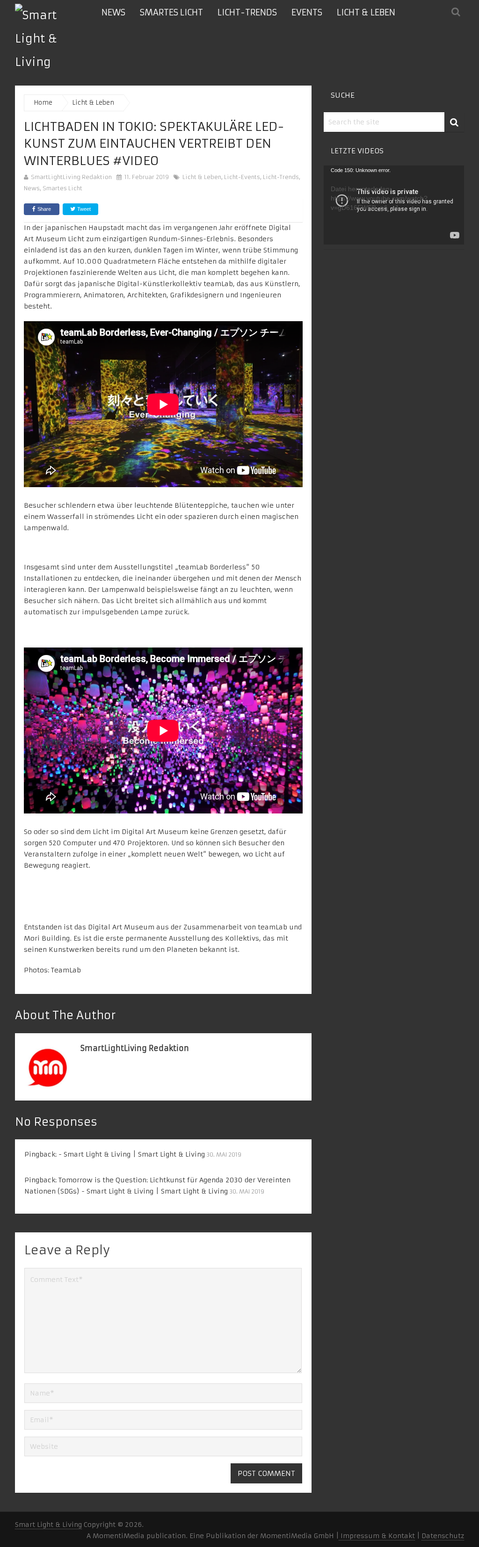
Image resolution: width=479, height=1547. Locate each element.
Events (306, 12)
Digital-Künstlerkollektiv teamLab (175, 284)
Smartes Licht (171, 12)
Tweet (83, 209)
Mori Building (47, 938)
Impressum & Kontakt (377, 1536)
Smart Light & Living (48, 1524)
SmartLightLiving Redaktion (71, 176)
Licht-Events (242, 176)
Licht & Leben (366, 12)
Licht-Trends (247, 12)
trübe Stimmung (270, 250)
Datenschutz (442, 1536)
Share (44, 209)
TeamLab (66, 970)
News (113, 12)
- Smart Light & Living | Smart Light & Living (131, 1154)
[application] (394, 205)
